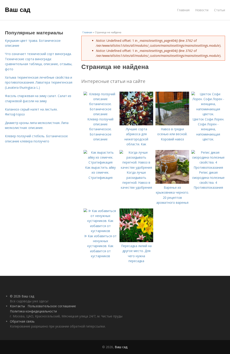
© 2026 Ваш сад (22, 296)
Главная (183, 10)
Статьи (219, 10)
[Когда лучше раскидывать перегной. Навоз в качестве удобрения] (136, 167)
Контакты (17, 306)
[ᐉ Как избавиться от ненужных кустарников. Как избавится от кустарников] (100, 231)
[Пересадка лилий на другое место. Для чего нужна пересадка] (136, 241)
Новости (201, 10)
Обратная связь (22, 321)
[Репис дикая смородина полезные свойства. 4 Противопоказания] (208, 167)
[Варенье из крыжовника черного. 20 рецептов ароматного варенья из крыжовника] (172, 182)
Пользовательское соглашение (52, 306)
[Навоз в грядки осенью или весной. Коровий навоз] (172, 124)
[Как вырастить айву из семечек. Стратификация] (100, 162)
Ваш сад (17, 9)
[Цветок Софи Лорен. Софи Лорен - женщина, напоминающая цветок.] (208, 114)
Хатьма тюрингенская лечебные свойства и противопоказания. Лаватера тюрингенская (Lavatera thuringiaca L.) (38, 82)
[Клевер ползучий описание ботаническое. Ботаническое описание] (100, 114)
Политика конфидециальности (33, 311)
